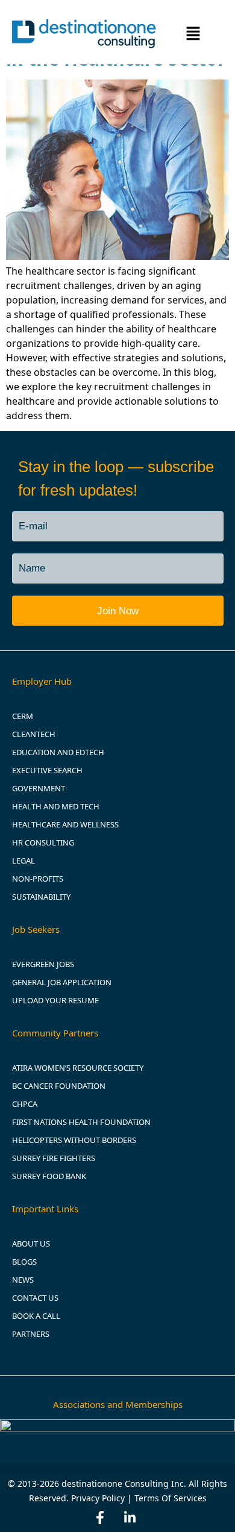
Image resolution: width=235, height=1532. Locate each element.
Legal (23, 860)
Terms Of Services (170, 1498)
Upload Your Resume (55, 1000)
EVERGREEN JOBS (43, 964)
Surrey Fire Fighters (53, 1158)
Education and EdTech (58, 752)
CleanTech (33, 734)
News (23, 1279)
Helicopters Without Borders (74, 1140)
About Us (31, 1243)
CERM (22, 716)
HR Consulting (43, 842)
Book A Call (36, 1315)
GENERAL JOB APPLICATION (61, 982)
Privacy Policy (98, 1498)
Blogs (24, 1261)
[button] (193, 35)
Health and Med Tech (55, 806)
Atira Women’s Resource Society (78, 1067)
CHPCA (24, 1103)
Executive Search (47, 770)
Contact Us (35, 1297)
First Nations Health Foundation (81, 1121)
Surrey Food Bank (49, 1176)
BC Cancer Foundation (58, 1085)
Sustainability (41, 896)
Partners (30, 1333)
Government (38, 788)
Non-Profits (37, 878)
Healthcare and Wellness (65, 824)
